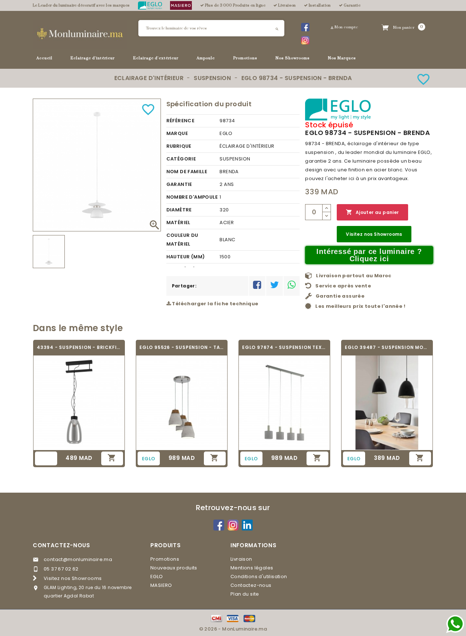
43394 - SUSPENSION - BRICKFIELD (79, 347)
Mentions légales (251, 567)
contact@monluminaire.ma (78, 559)
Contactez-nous (61, 545)
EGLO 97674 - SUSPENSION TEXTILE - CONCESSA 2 (284, 347)
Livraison (241, 559)
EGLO (156, 576)
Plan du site (244, 594)
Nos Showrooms (293, 57)
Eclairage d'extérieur (155, 57)
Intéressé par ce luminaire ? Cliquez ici (369, 255)
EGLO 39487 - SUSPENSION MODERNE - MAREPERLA (387, 347)
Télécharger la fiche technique (214, 303)
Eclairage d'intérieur (93, 57)
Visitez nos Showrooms (374, 234)
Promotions (245, 57)
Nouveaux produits (173, 567)
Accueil (44, 57)
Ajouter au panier (372, 212)
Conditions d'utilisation (258, 576)
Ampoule (206, 57)
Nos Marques (342, 57)
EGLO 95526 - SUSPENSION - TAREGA (181, 347)
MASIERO (161, 585)
